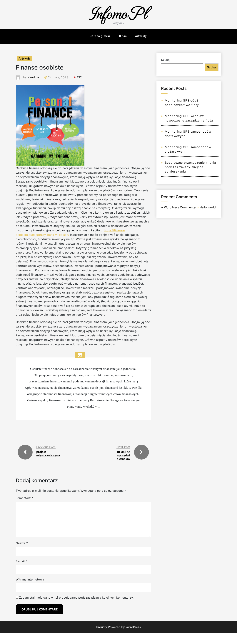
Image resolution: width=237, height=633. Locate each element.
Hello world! (208, 207)
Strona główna (101, 36)
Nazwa (22, 543)
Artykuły (141, 36)
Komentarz (24, 498)
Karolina (33, 77)
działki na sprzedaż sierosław (123, 455)
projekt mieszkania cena (48, 453)
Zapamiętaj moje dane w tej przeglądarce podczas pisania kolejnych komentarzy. (76, 597)
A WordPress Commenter (178, 207)
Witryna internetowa (30, 579)
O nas (123, 36)
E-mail (21, 561)
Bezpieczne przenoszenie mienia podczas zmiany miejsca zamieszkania (190, 167)
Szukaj (165, 60)
